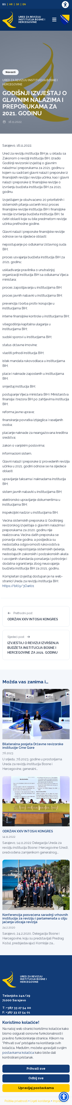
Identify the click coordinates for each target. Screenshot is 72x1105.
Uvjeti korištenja (40, 1101)
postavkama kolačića (18, 1053)
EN (24, 4)
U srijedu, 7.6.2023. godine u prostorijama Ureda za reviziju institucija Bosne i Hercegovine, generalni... (32, 764)
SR (17, 4)
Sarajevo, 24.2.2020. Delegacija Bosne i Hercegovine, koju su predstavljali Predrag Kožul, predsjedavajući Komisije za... (33, 938)
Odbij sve (36, 1078)
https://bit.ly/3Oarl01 (18, 586)
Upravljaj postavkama (36, 1088)
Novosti (10, 72)
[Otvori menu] (54, 19)
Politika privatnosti (16, 1101)
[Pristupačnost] (65, 4)
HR (11, 4)
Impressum (60, 1101)
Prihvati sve (36, 1068)
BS (4, 4)
